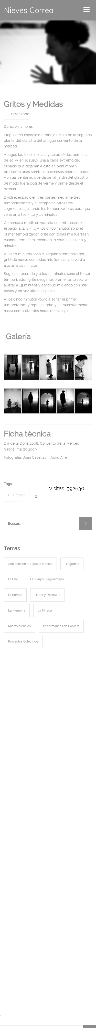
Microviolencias (19, 626)
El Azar (13, 579)
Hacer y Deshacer (47, 595)
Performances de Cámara (61, 626)
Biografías (72, 564)
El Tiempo (16, 495)
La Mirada (45, 610)
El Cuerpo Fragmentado (47, 579)
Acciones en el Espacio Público (30, 564)
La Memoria (16, 610)
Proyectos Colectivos (23, 641)
